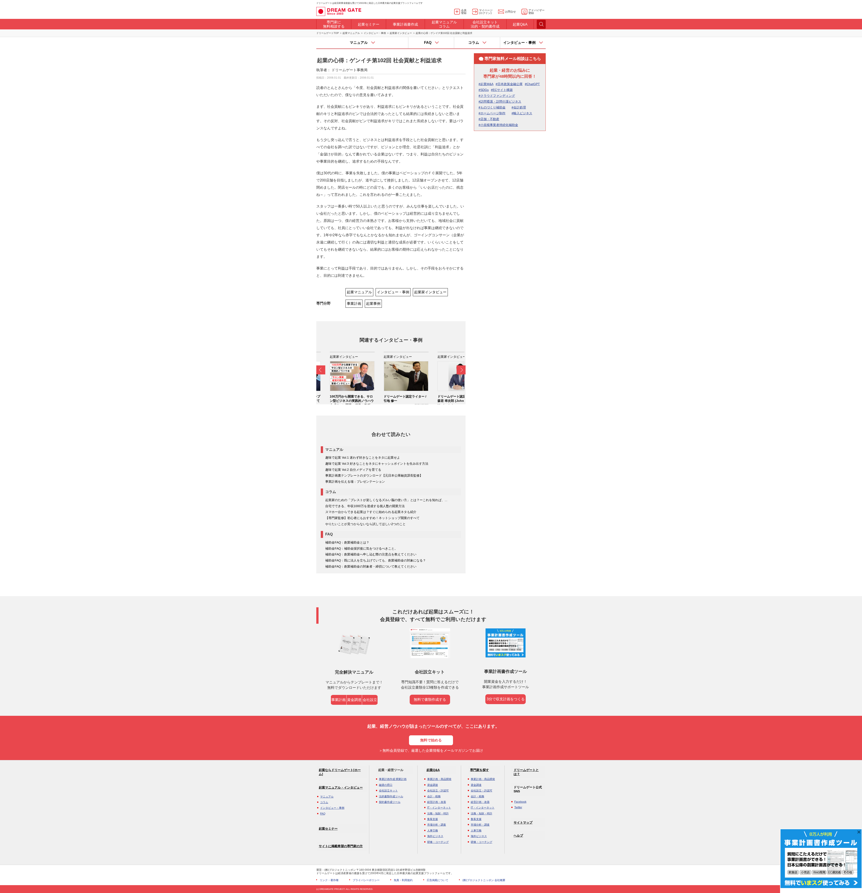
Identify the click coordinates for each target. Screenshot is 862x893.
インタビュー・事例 (375, 33)
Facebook (520, 801)
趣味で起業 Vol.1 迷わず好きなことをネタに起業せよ (362, 457)
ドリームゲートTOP (327, 33)
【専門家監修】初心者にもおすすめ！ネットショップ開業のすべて (372, 518)
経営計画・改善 (436, 802)
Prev (320, 369)
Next (461, 369)
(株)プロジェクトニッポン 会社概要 (483, 880)
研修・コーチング (438, 842)
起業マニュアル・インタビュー (341, 787)
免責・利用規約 (403, 880)
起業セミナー (328, 828)
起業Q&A (433, 770)
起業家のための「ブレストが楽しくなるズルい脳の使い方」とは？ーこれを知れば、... (386, 500)
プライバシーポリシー (366, 880)
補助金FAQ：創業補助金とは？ (347, 542)
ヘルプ (518, 835)
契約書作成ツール (389, 802)
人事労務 (432, 830)
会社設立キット (388, 790)
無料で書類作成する (430, 699)
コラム (324, 802)
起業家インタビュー (401, 33)
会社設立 (370, 700)
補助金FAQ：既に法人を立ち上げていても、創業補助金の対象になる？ (375, 560)
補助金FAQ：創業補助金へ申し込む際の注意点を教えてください (370, 554)
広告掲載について (437, 880)
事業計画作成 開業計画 (393, 779)
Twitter (518, 807)
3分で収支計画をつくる (506, 699)
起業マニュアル (351, 33)
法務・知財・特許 (438, 813)
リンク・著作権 (329, 880)
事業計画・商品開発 (439, 779)
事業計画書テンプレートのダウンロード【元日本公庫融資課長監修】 (374, 475)
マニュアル (327, 796)
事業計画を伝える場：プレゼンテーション (355, 481)
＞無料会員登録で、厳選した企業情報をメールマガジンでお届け (431, 750)
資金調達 (354, 700)
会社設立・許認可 (438, 790)
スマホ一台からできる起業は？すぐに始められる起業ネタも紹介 (370, 512)
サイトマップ (523, 822)
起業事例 (373, 303)
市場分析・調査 (436, 824)
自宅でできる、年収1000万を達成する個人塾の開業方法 (365, 506)
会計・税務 (434, 796)
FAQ (322, 813)
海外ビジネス (435, 836)
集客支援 (432, 819)
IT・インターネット (439, 807)
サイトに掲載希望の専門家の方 (341, 846)
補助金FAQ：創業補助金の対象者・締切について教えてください (370, 566)
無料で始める (431, 740)
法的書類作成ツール (391, 796)
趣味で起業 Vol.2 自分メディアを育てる (353, 469)
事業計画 (354, 303)
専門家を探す (479, 770)
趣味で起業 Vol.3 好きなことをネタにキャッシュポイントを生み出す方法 (376, 463)
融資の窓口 (385, 785)
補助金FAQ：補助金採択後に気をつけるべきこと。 (361, 548)
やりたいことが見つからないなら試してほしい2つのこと (365, 524)
